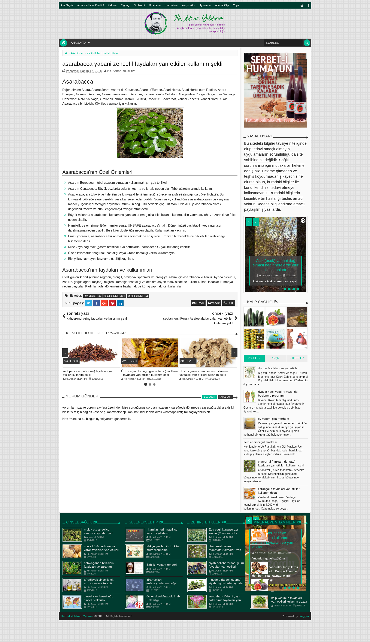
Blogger (304, 616)
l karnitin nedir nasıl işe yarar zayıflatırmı (162, 531)
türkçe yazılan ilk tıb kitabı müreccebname (163, 548)
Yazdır (215, 303)
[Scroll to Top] (364, 634)
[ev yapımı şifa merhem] (249, 423)
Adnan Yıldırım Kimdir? (90, 5)
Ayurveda (205, 5)
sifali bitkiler (111, 295)
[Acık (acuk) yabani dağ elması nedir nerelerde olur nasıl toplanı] (275, 254)
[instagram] (301, 5)
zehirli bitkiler (135, 295)
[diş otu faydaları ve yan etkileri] (249, 372)
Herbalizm (172, 5)
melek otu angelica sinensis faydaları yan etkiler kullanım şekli (98, 533)
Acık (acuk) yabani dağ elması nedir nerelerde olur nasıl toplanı (275, 265)
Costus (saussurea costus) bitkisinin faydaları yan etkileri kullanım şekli (203, 372)
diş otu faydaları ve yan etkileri (278, 368)
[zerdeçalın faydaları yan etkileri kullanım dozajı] (249, 493)
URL (230, 303)
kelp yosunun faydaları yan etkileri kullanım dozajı (289, 599)
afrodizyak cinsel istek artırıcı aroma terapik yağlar (98, 583)
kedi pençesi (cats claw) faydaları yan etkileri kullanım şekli (88, 372)
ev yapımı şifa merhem (273, 418)
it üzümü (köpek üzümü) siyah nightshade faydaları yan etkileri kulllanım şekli (226, 583)
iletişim (112, 5)
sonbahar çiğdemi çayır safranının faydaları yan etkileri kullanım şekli (225, 600)
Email (199, 303)
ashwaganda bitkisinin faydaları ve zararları (99, 564)
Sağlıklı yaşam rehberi (161, 564)
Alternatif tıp (222, 5)
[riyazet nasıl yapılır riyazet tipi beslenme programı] (249, 396)
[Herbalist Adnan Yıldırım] (63, 43)
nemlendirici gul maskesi (260, 442)
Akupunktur (188, 5)
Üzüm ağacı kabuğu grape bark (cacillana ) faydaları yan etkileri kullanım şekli (149, 372)
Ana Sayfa (67, 5)
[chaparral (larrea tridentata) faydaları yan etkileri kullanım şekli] (249, 466)
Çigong (125, 5)
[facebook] (308, 5)
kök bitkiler (90, 295)
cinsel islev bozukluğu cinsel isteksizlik (98, 598)
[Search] (307, 42)
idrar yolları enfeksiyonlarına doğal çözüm (161, 583)
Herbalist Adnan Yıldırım (77, 616)
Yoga (236, 5)
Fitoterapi (139, 5)
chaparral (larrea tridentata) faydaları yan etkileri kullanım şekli (225, 549)
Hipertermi (155, 5)
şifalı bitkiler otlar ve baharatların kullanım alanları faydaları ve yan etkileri (272, 540)
